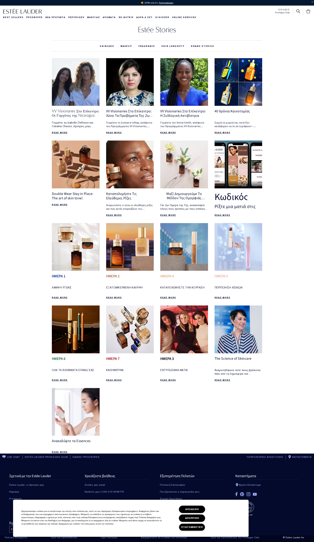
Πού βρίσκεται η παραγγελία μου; (180, 491)
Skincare (107, 46)
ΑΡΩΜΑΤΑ (109, 17)
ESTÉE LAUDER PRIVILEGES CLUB (46, 457)
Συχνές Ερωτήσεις (171, 498)
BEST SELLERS (13, 17)
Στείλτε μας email (95, 484)
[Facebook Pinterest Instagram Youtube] (267, 493)
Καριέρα (14, 491)
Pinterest (242, 494)
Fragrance (147, 46)
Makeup (126, 46)
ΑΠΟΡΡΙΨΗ (192, 518)
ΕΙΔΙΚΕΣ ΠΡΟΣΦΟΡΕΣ (86, 457)
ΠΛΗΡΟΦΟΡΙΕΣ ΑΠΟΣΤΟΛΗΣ (265, 457)
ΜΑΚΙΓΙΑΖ (93, 17)
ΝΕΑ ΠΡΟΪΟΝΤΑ (55, 17)
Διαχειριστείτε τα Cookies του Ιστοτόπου (164, 537)
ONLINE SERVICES (184, 17)
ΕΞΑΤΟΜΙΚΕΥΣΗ (192, 527)
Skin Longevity (172, 46)
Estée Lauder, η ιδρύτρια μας (26, 484)
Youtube (255, 494)
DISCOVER (162, 17)
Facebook (236, 494)
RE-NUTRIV (126, 17)
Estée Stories (157, 29)
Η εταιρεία (15, 498)
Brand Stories (202, 46)
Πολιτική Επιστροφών (172, 484)
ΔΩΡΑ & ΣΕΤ (144, 17)
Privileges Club (282, 12)
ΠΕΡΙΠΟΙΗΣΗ (76, 17)
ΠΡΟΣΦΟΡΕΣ (34, 17)
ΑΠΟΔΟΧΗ (192, 509)
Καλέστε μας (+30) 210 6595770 (104, 491)
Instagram (248, 494)
